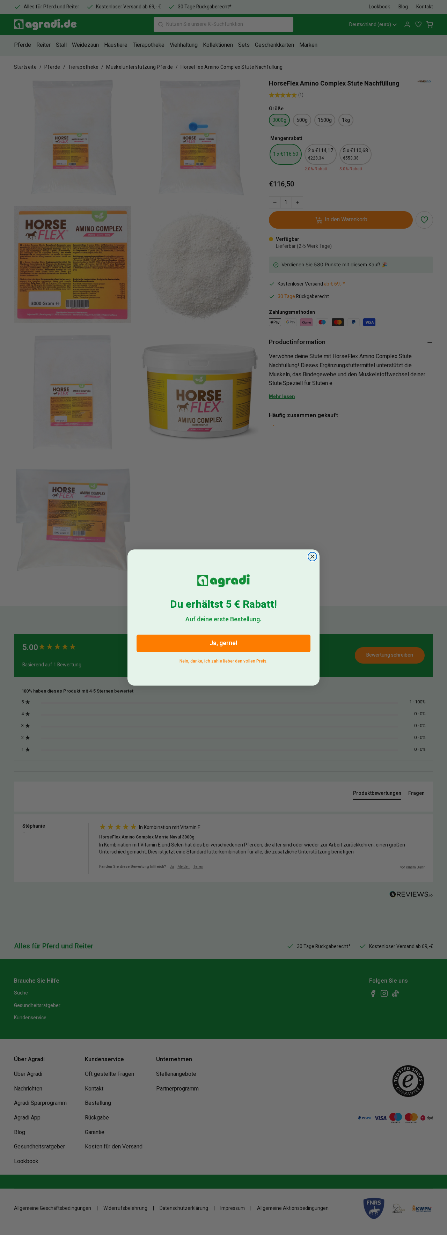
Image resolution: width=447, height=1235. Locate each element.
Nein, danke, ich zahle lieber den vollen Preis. (223, 660)
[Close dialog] (312, 556)
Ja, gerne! (223, 643)
